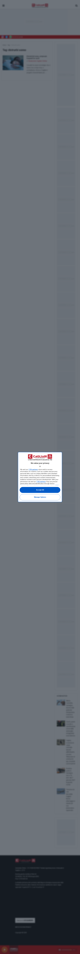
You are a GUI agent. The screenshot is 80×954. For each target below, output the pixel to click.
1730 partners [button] (33, 469)
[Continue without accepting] (40, 466)
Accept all (40, 490)
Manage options (40, 497)
